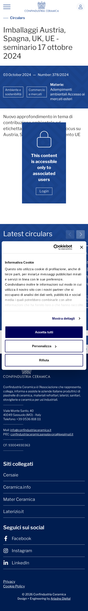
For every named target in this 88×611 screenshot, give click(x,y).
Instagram (22, 550)
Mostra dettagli (63, 318)
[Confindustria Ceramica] (42, 6)
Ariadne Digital (60, 598)
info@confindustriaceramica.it (30, 430)
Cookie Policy (14, 586)
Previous (70, 234)
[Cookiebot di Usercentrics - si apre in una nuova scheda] (54, 247)
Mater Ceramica (19, 499)
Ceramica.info (17, 487)
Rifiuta (44, 360)
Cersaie (10, 475)
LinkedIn (20, 562)
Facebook (21, 538)
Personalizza (41, 346)
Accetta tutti (44, 332)
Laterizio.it (13, 511)
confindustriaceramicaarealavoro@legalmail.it (41, 434)
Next (80, 234)
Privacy (9, 582)
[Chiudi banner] (81, 247)
